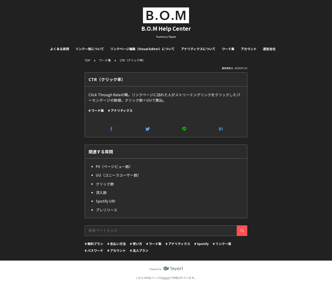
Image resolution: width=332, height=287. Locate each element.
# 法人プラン (139, 250)
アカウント (249, 49)
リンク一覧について (89, 49)
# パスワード (94, 250)
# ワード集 (96, 110)
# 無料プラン (94, 243)
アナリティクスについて (198, 49)
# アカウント (116, 250)
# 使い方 (136, 243)
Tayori (166, 278)
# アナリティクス (120, 110)
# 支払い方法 (116, 243)
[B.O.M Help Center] (166, 15)
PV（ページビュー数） (114, 166)
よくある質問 (59, 49)
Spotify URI (105, 201)
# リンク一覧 (222, 243)
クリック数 (105, 184)
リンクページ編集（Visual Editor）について (142, 49)
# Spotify (201, 243)
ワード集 (228, 49)
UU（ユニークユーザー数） (118, 175)
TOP (87, 60)
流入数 (101, 192)
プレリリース (106, 209)
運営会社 (269, 49)
